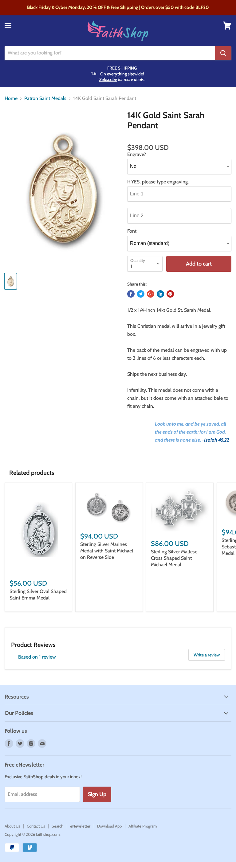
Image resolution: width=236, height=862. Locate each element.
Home (11, 98)
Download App (109, 826)
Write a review (207, 655)
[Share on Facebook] (131, 294)
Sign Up (97, 794)
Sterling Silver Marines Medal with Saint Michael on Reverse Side (106, 550)
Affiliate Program (142, 826)
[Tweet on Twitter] (140, 294)
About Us (12, 826)
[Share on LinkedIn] (160, 294)
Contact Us (36, 826)
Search (57, 826)
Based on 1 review (37, 657)
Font (131, 231)
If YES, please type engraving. (158, 182)
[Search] (223, 53)
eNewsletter (80, 826)
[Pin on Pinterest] (170, 294)
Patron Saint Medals (45, 98)
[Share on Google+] (150, 294)
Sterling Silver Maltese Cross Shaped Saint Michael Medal (174, 558)
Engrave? (136, 154)
